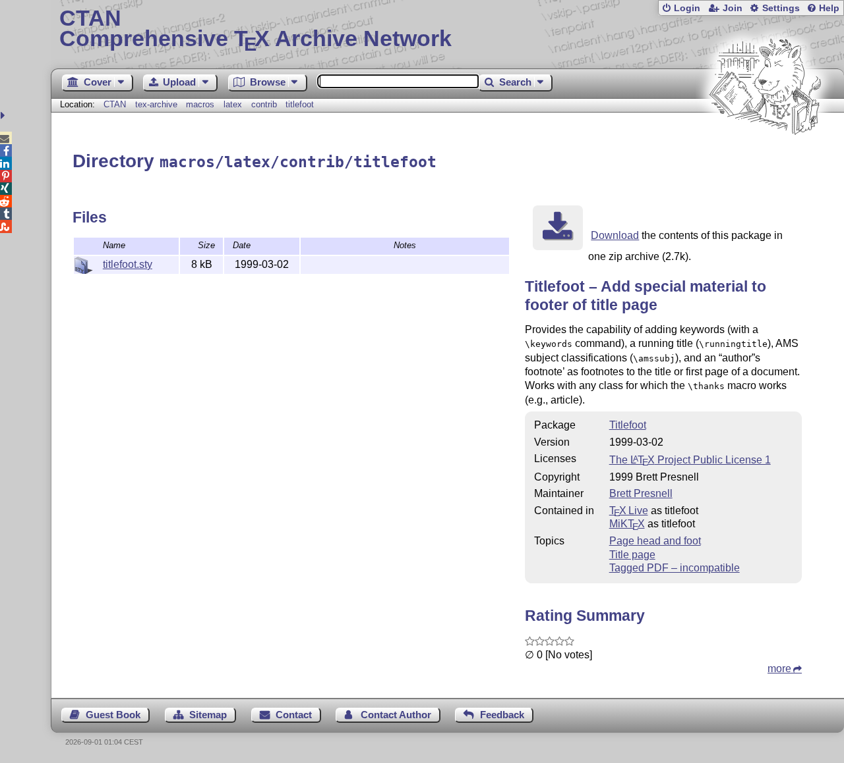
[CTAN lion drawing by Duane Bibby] (765, 159)
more (779, 668)
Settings (781, 8)
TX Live (628, 510)
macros (200, 104)
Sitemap (208, 714)
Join (732, 8)
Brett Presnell (641, 493)
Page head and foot (655, 540)
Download (615, 235)
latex (233, 104)
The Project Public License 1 (690, 459)
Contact (294, 714)
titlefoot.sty (127, 264)
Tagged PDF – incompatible (674, 567)
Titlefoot (627, 425)
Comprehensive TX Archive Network (255, 30)
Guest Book (113, 714)
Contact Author (396, 714)
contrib (264, 104)
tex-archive (156, 104)
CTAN (115, 104)
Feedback (502, 714)
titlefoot (300, 104)
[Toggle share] (4, 115)
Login (687, 8)
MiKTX (627, 523)
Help (829, 8)
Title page (632, 554)
